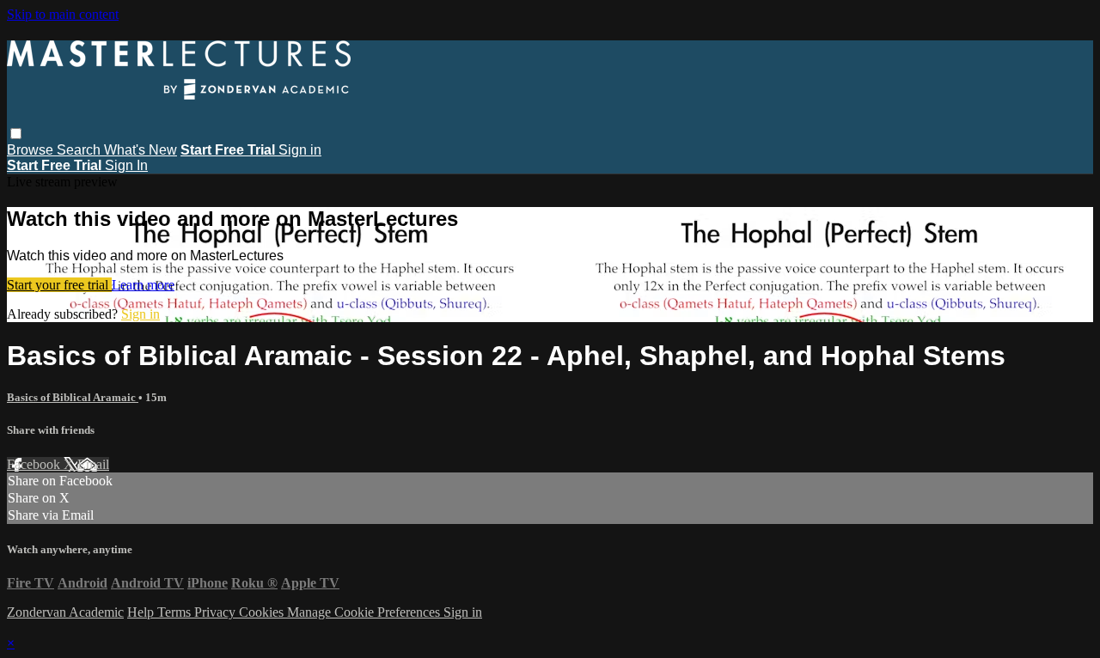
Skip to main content (63, 14)
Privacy (216, 612)
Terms (175, 612)
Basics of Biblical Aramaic (72, 397)
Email (93, 464)
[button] (15, 133)
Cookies (263, 612)
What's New (140, 150)
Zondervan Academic (65, 612)
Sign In (126, 165)
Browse (32, 150)
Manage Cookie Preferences (365, 612)
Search (80, 150)
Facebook (35, 464)
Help (142, 612)
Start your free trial (59, 284)
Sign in (299, 150)
